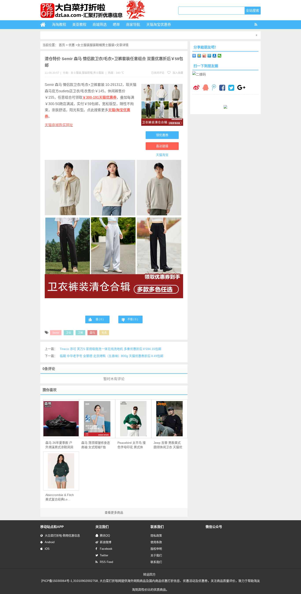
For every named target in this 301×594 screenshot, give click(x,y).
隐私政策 (156, 535)
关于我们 (156, 555)
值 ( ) (100, 319)
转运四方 (149, 574)
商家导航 (133, 24)
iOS (47, 548)
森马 (92, 332)
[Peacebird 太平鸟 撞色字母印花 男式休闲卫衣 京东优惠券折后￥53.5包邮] (133, 418)
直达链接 (162, 146)
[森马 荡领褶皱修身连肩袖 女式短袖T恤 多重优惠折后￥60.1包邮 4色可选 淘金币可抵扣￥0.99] (97, 418)
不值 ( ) (132, 319)
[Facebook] (222, 88)
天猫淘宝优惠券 (158, 24)
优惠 (72, 45)
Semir (55, 332)
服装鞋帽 (96, 45)
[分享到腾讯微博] (209, 55)
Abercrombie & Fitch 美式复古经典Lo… (59, 497)
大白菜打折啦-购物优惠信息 (62, 535)
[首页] (44, 24)
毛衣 (104, 332)
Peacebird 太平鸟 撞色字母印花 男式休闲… (131, 445)
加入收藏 (177, 72)
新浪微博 (105, 542)
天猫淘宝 (162, 155)
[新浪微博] (196, 88)
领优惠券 (162, 135)
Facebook (106, 548)
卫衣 (68, 332)
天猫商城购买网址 (59, 125)
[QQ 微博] (214, 88)
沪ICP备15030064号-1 (56, 581)
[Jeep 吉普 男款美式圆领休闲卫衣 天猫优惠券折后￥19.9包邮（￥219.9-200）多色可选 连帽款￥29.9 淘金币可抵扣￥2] (169, 418)
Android (49, 542)
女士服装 (83, 45)
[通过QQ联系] (206, 88)
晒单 (116, 24)
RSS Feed (106, 562)
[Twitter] (231, 88)
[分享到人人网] (214, 55)
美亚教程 (79, 24)
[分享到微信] (219, 55)
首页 (62, 45)
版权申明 (156, 548)
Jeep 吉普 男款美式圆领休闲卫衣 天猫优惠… (168, 445)
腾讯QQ (105, 535)
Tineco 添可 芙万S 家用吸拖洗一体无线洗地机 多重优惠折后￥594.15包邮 (110, 349)
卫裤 (80, 332)
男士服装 (108, 45)
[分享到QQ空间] (199, 55)
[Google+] (241, 88)
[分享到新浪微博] (204, 55)
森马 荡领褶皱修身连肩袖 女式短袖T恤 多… (95, 445)
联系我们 (156, 562)
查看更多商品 (114, 512)
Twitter (104, 555)
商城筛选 (100, 24)
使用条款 (156, 542)
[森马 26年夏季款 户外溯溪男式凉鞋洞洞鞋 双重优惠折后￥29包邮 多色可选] (61, 418)
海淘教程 (59, 24)
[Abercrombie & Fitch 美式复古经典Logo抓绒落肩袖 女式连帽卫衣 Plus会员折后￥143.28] (61, 471)
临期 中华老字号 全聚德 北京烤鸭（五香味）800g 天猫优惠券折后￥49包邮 (111, 356)
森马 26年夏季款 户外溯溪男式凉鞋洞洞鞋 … (59, 445)
